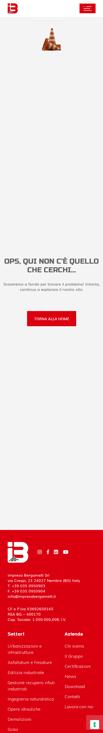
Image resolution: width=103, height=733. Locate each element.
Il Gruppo (74, 656)
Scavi (13, 729)
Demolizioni (19, 719)
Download (75, 686)
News (70, 676)
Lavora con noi (79, 706)
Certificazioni (78, 666)
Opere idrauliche (24, 709)
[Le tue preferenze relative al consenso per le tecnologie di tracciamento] (94, 724)
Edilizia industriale (26, 672)
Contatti (72, 696)
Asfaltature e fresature (30, 662)
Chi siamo (74, 646)
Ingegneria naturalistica (31, 699)
